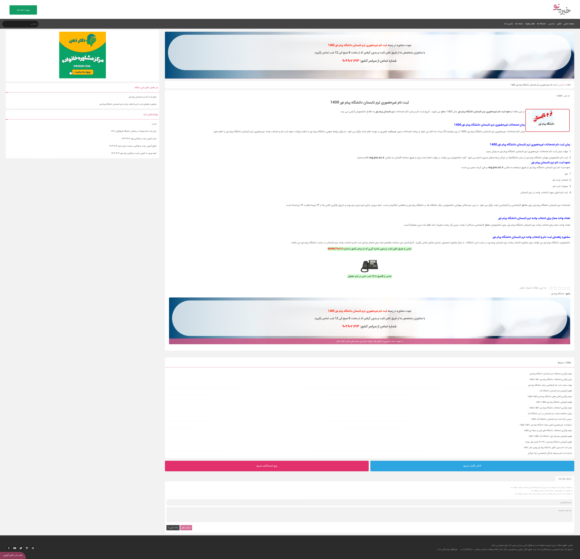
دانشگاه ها (541, 24)
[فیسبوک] (8, 548)
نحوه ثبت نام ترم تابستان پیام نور (142, 97)
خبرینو (548, 545)
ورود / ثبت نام (23, 10)
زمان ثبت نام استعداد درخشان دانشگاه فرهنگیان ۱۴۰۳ (133, 131)
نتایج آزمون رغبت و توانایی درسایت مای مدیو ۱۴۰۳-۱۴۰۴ (132, 146)
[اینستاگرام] (26, 548)
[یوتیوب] (14, 548)
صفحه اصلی (569, 24)
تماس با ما (508, 24)
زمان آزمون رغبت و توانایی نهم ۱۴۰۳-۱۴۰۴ (139, 139)
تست (154, 124)
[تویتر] (20, 548)
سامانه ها (519, 24)
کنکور (559, 24)
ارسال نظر (186, 528)
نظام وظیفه (530, 24)
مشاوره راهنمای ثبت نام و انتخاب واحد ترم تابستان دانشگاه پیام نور (127, 104)
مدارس (551, 24)
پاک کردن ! (173, 528)
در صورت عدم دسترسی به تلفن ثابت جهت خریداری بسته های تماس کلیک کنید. (369, 341)
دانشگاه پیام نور (557, 294)
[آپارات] (33, 548)
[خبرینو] (561, 17)
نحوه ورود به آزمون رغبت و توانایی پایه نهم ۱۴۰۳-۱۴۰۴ (133, 153)
